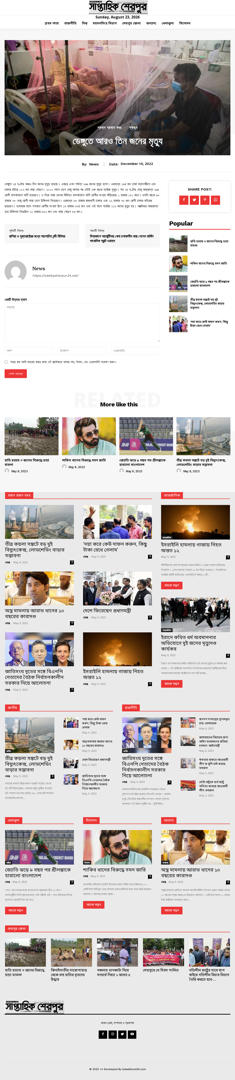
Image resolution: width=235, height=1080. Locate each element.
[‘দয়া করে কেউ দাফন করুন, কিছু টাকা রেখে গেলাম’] (178, 324)
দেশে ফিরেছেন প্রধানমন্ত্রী (107, 611)
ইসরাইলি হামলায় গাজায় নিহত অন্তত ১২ (113, 675)
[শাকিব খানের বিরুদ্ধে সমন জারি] (178, 263)
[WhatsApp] (215, 200)
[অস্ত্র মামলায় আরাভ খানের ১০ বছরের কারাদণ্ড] (39, 588)
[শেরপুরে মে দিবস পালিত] (163, 952)
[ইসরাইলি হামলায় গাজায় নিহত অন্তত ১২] (117, 649)
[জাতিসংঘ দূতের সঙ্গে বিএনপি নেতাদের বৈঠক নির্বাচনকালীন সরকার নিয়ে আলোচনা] (39, 649)
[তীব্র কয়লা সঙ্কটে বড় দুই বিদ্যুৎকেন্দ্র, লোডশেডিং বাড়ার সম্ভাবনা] (178, 304)
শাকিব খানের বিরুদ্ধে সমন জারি (208, 264)
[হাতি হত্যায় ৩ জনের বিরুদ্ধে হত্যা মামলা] (178, 243)
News (94, 164)
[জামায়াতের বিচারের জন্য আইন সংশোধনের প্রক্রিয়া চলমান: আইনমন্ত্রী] (188, 741)
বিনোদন (91, 821)
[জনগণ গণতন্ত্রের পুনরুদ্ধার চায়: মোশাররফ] (188, 722)
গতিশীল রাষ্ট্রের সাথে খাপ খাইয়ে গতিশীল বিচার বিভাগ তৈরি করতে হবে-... (209, 975)
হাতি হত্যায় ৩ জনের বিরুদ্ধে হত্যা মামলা (27, 462)
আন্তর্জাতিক (166, 537)
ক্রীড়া (8, 862)
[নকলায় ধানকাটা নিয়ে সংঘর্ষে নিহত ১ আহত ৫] (117, 952)
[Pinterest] (205, 200)
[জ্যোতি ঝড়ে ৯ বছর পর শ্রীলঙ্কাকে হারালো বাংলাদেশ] (178, 284)
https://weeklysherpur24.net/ (55, 275)
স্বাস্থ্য (133, 127)
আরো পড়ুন (172, 585)
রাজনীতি (131, 708)
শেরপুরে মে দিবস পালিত (161, 970)
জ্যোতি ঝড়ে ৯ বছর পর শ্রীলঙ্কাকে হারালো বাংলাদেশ (209, 284)
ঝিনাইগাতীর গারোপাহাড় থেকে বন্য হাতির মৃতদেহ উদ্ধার (69, 975)
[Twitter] (194, 200)
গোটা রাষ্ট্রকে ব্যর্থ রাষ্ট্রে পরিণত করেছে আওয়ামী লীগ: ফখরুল (213, 786)
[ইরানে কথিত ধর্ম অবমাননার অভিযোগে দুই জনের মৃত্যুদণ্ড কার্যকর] (195, 615)
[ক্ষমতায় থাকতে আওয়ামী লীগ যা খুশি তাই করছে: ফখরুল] (188, 763)
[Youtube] (132, 1034)
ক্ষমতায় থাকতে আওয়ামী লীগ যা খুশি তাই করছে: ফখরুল (213, 764)
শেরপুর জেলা (17, 929)
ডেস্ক (7, 562)
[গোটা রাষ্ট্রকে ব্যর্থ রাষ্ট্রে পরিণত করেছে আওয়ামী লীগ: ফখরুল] (188, 785)
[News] (16, 272)
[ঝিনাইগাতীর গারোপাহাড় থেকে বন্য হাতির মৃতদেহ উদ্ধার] (71, 952)
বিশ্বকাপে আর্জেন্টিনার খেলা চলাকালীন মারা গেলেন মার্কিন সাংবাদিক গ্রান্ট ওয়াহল (122, 238)
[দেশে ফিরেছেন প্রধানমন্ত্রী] (117, 588)
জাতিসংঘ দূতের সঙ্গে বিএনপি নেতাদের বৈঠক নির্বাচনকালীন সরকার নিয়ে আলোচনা (34, 678)
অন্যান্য (169, 821)
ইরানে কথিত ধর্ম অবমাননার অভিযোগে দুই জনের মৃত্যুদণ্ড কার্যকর (188, 644)
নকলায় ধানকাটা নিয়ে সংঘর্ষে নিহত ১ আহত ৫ (113, 972)
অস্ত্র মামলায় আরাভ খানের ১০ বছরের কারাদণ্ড (34, 614)
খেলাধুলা (14, 821)
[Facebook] (183, 200)
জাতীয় (12, 708)
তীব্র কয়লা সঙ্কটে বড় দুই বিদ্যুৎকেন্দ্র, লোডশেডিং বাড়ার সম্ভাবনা (207, 304)
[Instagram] (113, 1034)
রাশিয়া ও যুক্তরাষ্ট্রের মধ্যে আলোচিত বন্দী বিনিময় (37, 236)
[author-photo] (8, 471)
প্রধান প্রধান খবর (109, 127)
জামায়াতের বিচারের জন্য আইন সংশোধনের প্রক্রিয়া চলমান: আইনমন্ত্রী (213, 742)
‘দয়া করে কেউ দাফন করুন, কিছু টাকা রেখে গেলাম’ (209, 324)
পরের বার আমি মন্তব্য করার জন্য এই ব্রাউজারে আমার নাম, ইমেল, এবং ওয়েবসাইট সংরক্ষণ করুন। (63, 362)
